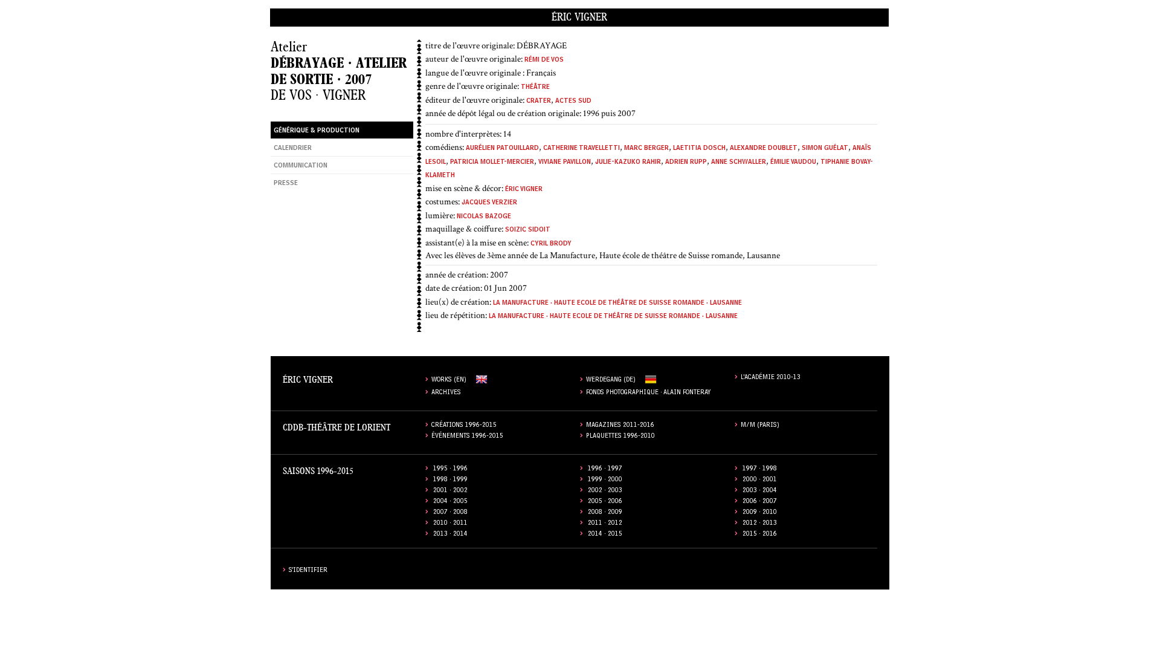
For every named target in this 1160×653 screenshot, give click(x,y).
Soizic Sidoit (527, 230)
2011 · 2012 (605, 524)
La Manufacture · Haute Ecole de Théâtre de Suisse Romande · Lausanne (617, 304)
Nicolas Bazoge (484, 217)
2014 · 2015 (605, 534)
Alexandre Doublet (764, 149)
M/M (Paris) (760, 426)
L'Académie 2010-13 (771, 378)
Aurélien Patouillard (502, 149)
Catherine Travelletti (581, 149)
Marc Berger (646, 149)
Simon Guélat (825, 149)
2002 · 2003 (605, 491)
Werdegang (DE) (611, 380)
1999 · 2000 (605, 480)
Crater (538, 102)
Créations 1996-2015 (464, 426)
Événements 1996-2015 (467, 437)
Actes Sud (573, 102)
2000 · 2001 (760, 480)
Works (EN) (448, 380)
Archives (446, 393)
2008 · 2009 (605, 513)
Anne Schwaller (738, 163)
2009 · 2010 (760, 513)
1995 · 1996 (450, 469)
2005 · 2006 (605, 502)
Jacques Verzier (489, 203)
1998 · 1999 (450, 480)
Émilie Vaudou (793, 163)
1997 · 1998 (760, 469)
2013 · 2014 (450, 534)
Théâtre (535, 88)
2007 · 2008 (450, 513)
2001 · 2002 (450, 491)
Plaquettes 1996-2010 (620, 437)
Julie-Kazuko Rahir (628, 163)
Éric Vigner (579, 17)
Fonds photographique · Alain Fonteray (648, 393)
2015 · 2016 (760, 534)
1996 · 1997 (605, 469)
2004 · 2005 (450, 502)
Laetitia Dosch (699, 149)
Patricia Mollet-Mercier (492, 163)
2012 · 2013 (760, 524)
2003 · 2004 (760, 491)
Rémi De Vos (544, 60)
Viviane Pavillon (564, 163)
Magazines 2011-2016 (620, 426)
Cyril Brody (551, 244)
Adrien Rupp (686, 163)
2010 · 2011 (450, 524)
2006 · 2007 (760, 502)
